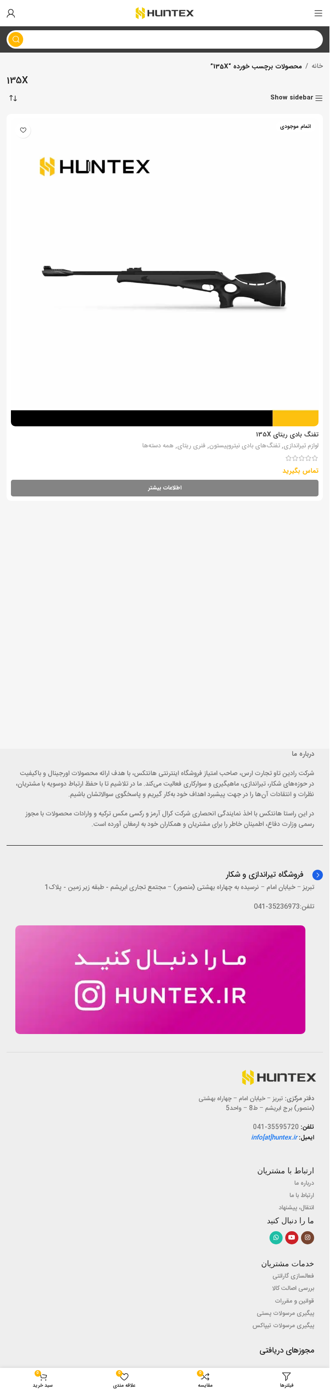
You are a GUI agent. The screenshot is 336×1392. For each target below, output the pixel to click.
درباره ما (304, 1183)
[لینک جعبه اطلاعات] (274, 875)
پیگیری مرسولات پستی (285, 1313)
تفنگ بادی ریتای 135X (287, 434)
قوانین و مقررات (294, 1301)
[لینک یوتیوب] (291, 1237)
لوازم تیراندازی (301, 446)
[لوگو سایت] (164, 13)
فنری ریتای (191, 446)
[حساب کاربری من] (11, 13)
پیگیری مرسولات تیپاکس (283, 1326)
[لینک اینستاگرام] (307, 1237)
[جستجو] (15, 39)
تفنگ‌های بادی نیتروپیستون (244, 446)
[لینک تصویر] (160, 979)
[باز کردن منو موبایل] (318, 13)
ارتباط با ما (302, 1195)
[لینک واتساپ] (276, 1237)
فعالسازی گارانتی (293, 1276)
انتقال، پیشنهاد (296, 1208)
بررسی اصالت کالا (293, 1288)
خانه (317, 66)
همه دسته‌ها (158, 446)
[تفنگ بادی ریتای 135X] (164, 272)
